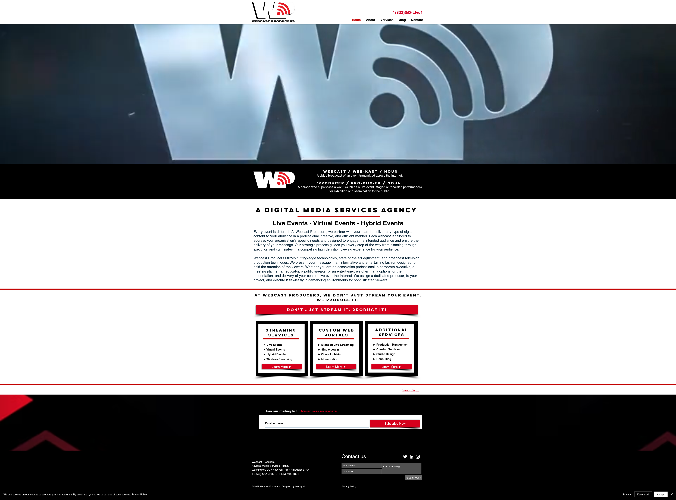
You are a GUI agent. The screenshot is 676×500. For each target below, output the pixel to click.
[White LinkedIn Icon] (411, 456)
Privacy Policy (139, 494)
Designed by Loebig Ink (294, 486)
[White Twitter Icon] (405, 456)
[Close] (672, 494)
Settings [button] (626, 494)
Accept (661, 494)
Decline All (643, 494)
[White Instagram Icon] (417, 456)
